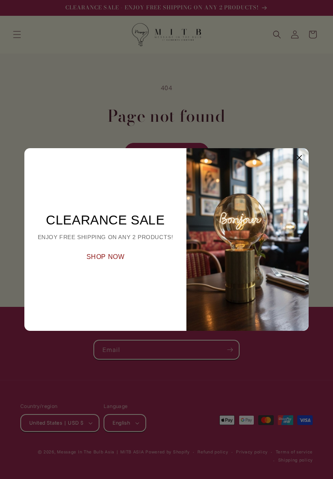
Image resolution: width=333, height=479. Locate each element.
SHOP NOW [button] (105, 256)
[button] (299, 157)
